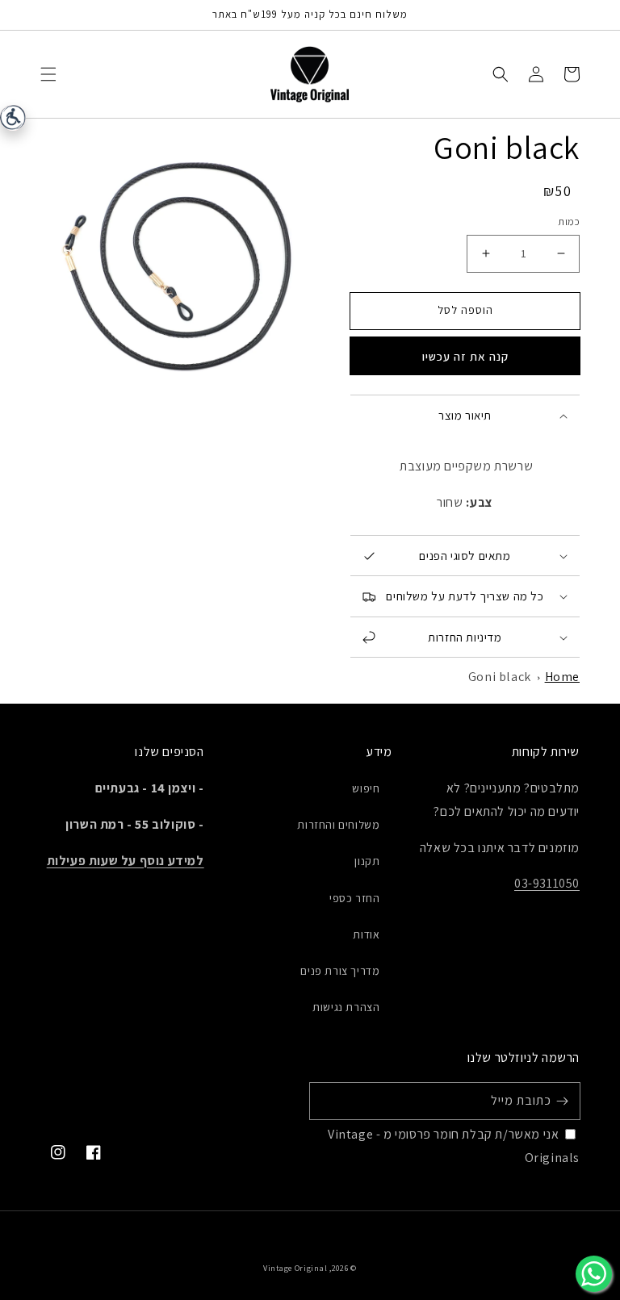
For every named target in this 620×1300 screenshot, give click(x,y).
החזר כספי (354, 898)
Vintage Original (295, 1268)
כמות (569, 221)
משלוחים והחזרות (338, 824)
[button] (48, 74)
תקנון (366, 861)
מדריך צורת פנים (339, 971)
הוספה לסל (465, 310)
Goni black (499, 676)
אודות (366, 934)
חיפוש (365, 788)
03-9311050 (547, 883)
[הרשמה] (562, 1100)
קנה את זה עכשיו (465, 356)
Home (562, 676)
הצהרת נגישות (345, 1007)
